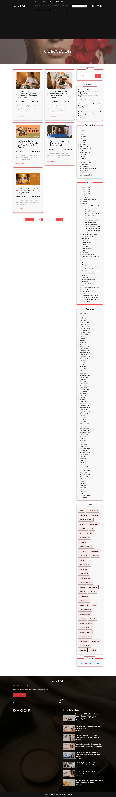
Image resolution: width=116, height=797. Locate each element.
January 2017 (84, 491)
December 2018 (85, 446)
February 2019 (84, 442)
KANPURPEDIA (85, 152)
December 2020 (85, 405)
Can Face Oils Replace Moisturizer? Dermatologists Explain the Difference (89, 114)
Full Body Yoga (84, 144)
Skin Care (92, 618)
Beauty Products (93, 524)
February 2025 (84, 346)
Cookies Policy (86, 242)
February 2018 (84, 465)
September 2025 (85, 332)
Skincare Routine (85, 636)
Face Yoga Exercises (86, 546)
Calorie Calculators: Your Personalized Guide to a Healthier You (89, 236)
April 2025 (83, 342)
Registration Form (87, 291)
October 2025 (84, 330)
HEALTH (82, 150)
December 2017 (85, 469)
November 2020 (85, 407)
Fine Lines (83, 551)
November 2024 (85, 352)
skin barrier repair (85, 609)
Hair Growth (83, 569)
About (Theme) (86, 187)
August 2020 (84, 414)
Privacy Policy (86, 289)
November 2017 (85, 471)
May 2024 (83, 365)
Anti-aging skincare (86, 519)
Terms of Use (86, 301)
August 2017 (84, 477)
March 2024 (83, 369)
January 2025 (84, 348)
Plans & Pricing (86, 283)
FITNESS (83, 142)
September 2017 (85, 475)
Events (84, 250)
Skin (94, 605)
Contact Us (85, 240)
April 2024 (83, 367)
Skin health (95, 641)
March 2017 (83, 487)
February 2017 (84, 489)
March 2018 (83, 462)
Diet (92, 528)
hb (82, 261)
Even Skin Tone (84, 537)
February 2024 (84, 371)
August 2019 (84, 434)
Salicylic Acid (84, 600)
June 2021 (83, 397)
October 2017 (84, 473)
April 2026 (83, 318)
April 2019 (83, 438)
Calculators (85, 204)
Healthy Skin (84, 573)
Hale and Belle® (20, 6)
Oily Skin (93, 591)
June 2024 (83, 363)
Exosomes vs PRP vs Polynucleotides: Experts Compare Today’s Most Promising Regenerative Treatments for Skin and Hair (89, 94)
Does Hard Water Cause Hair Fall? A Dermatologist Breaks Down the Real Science (87, 754)
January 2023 (84, 383)
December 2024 (85, 350)
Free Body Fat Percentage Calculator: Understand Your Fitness (90, 257)
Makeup (82, 587)
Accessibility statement (89, 199)
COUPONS (85, 244)
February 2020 (84, 424)
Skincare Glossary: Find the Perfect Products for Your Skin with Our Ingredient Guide (91, 297)
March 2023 (83, 381)
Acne (81, 510)
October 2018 (84, 450)
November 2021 (85, 389)
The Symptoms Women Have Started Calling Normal (89, 105)
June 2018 (83, 456)
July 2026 (83, 314)
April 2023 (83, 379)
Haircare (82, 560)
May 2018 (83, 458)
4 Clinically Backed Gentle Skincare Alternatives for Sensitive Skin (87, 764)
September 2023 (85, 375)
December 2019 (85, 428)
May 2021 (83, 399)
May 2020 (83, 420)
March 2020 (83, 422)
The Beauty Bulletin (86, 175)
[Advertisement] (58, 25)
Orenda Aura (85, 281)
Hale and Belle (36, 101)
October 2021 (84, 391)
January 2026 (84, 324)
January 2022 (84, 387)
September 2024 (85, 357)
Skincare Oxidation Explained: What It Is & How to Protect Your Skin (89, 781)
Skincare (82, 618)
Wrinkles (93, 650)
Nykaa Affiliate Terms (88, 279)
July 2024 (83, 361)
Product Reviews (85, 171)
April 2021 (83, 401)
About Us (84, 195)
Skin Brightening (85, 614)
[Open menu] (14, 703)
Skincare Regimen (85, 632)
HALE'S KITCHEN (85, 148)
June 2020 (83, 418)
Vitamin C (83, 650)
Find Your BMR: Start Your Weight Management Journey (93, 208)
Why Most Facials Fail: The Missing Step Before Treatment (89, 773)
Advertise (85, 201)
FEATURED (83, 140)
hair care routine (85, 564)
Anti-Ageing (83, 515)
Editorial (82, 134)
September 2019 (85, 432)
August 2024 (84, 359)
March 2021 (83, 403)
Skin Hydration (84, 645)
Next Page (59, 219)
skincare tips (84, 641)
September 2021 (85, 393)
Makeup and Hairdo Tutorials (89, 161)
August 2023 (84, 377)
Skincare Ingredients (86, 623)
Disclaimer (85, 246)
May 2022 (83, 385)
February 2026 (84, 322)
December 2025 (85, 326)
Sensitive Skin (84, 605)
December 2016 (85, 493)
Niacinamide (93, 587)
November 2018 (85, 448)
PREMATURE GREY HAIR (88, 169)
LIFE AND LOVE (85, 154)
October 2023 (84, 373)
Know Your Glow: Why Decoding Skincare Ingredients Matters (92, 222)
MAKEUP (83, 159)
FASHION (83, 138)
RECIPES (83, 173)
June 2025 (83, 338)
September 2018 (85, 452)
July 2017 (83, 479)
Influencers (85, 267)
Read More (21, 116)
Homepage (85, 265)
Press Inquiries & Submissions (91, 287)
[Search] (85, 6)
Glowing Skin (95, 551)
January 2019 (84, 444)
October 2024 (84, 354)
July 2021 (83, 395)
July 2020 (83, 416)
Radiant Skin (84, 596)
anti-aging (95, 515)
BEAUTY (83, 130)
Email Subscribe (86, 248)
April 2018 (83, 460)
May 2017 (83, 483)
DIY (81, 132)
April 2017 (83, 485)
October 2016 (84, 497)
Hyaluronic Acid (85, 578)
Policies (84, 285)
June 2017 (83, 481)
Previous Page (29, 219)
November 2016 (85, 495)
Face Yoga (83, 136)
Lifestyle (82, 156)
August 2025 (84, 334)
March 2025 (83, 344)
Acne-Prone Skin (92, 510)
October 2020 (84, 410)
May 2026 (83, 316)
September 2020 (85, 412)
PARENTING (84, 167)
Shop (83, 293)
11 (52, 220)
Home (83, 263)
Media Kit (85, 277)
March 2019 (83, 440)
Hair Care (95, 555)
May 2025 (83, 340)
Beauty (82, 524)
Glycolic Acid (84, 555)
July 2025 (83, 336)
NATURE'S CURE (85, 163)
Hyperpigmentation (86, 582)
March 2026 (83, 320)
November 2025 (85, 328)
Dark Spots (83, 528)
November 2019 (85, 430)
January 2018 (84, 467)
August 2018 (84, 454)
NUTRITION (84, 165)
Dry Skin (89, 533)
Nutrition (82, 591)
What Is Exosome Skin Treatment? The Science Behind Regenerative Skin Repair (89, 745)
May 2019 (83, 436)
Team (86, 197)
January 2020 (84, 426)
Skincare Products (85, 627)
